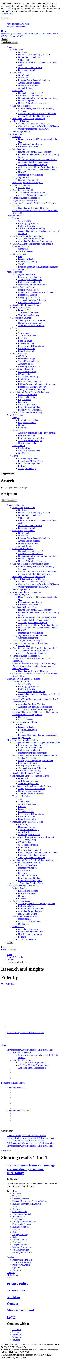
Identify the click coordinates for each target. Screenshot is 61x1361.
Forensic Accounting (27, 261)
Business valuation (26, 348)
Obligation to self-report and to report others (37, 98)
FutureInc (22, 427)
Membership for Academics (30, 175)
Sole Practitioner (19, 1239)
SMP (14, 1237)
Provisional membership (23, 190)
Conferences (23, 249)
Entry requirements (21, 177)
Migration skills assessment (24, 200)
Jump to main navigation (18, 24)
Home (4, 31)
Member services (14, 272)
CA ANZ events (25, 251)
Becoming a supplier (27, 70)
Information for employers (30, 144)
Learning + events (15, 215)
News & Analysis (15, 415)
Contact (12, 1303)
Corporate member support (30, 323)
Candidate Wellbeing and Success (33, 208)
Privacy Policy (17, 1283)
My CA (20, 36)
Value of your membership (30, 279)
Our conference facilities (29, 57)
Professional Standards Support (32, 387)
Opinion (22, 425)
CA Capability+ (25, 221)
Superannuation (25, 333)
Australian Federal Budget (30, 440)
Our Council (23, 75)
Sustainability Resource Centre (26, 305)
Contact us (46, 33)
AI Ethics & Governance (29, 313)
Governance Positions (28, 85)
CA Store (5, 36)
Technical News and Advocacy (32, 300)
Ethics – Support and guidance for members (37, 384)
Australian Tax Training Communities (35, 241)
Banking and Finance (22, 1252)
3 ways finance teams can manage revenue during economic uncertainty (31, 1169)
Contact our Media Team (29, 450)
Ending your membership (29, 282)
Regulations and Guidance (30, 407)
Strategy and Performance (24, 1222)
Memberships (18, 149)
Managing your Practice (29, 297)
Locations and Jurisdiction (13, 1083)
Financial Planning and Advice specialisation (38, 267)
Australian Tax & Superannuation (27, 236)
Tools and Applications (28, 315)
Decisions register (26, 100)
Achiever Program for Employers (33, 192)
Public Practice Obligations (30, 410)
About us (11, 47)
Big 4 (14, 1232)
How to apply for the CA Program (27, 182)
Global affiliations (20, 121)
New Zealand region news (30, 463)
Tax (20, 330)
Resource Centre (19, 353)
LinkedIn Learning (26, 226)
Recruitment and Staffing (29, 302)
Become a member (15, 134)
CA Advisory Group (27, 371)
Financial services (26, 343)
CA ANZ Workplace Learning (31, 228)
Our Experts (23, 453)
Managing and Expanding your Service (35, 292)
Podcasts (22, 466)
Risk (20, 256)
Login (4, 39)
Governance (17, 72)
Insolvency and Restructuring (31, 346)
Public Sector (24, 379)
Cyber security (24, 1262)
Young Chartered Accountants (31, 389)
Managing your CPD (21, 269)
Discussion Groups (26, 358)
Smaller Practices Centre (23, 287)
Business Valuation (26, 259)
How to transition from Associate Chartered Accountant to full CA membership (37, 160)
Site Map (13, 1297)
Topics (4, 1045)
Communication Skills (22, 1214)
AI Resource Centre (21, 307)
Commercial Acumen (21, 1224)
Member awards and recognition (32, 284)
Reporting (22, 338)
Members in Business (22, 318)
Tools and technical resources (31, 325)
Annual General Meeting (29, 83)
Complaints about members (30, 95)
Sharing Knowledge (27, 468)
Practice (16, 1229)
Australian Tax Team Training (31, 238)
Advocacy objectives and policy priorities (36, 433)
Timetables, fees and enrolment (26, 198)
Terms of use (7, 13)
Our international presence (30, 67)
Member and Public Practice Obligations (30, 392)
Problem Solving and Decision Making (29, 1201)
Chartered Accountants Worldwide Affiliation (38, 126)
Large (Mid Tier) (20, 1234)
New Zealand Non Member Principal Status (37, 169)
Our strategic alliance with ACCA (33, 129)
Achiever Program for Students (32, 195)
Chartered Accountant (28, 180)
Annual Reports (25, 88)
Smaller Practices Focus (28, 290)
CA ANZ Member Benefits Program (28, 412)
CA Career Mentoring (28, 376)
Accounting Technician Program (32, 164)
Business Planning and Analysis (26, 1204)
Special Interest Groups (28, 361)
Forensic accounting (27, 351)
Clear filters (6, 1150)
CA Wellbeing (24, 374)
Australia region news (28, 458)
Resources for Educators (29, 146)
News (15, 456)
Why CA (16, 136)
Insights (15, 417)
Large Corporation (20, 1244)
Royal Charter (24, 399)
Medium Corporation (21, 1247)
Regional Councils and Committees (34, 80)
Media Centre (18, 445)
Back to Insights (8, 949)
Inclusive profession (21, 131)
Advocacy (17, 430)
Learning (16, 218)
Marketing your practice (29, 366)
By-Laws (22, 402)
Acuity (13, 36)
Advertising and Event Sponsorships (28, 118)
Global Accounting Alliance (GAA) (34, 123)
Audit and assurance (27, 336)
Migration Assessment (31, 33)
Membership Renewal (11, 33)
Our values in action (21, 106)
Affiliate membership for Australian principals (38, 167)
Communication (19, 1211)
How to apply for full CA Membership (35, 152)
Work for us (23, 60)
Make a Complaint (20, 1310)
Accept (5, 19)
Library (55, 33)
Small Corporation (20, 1250)
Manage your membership (24, 274)
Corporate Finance (20, 1199)
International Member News (30, 461)
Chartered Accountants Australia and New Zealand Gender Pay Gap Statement (37, 114)
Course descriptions (21, 185)
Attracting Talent (25, 364)
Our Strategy (24, 52)
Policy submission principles (31, 438)
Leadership (17, 1219)
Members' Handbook (27, 394)
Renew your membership (29, 277)
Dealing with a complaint (29, 381)
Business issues (25, 341)
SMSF (21, 264)
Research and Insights (28, 420)
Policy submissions (26, 435)
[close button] (11, 19)
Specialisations (19, 254)
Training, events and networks (31, 320)
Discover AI (23, 310)
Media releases (24, 448)
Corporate (16, 1242)
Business (16, 1209)
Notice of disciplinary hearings (32, 103)
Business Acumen (20, 1227)
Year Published (8, 984)
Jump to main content (16, 26)
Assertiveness (18, 1216)
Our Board (23, 77)
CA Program (24, 187)
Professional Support (27, 295)
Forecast (16, 1206)
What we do (17, 49)
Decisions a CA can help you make (34, 55)
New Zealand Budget (27, 443)
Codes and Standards (27, 404)
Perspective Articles (27, 422)
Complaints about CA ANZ (30, 93)
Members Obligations (27, 397)
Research (16, 1193)
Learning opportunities (28, 223)
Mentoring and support (22, 369)
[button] (9, 42)
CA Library (23, 356)
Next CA (22, 172)
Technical (16, 328)
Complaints (17, 90)
